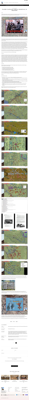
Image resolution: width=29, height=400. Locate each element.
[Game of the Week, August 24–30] (23, 377)
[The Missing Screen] (14, 377)
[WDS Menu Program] (14, 284)
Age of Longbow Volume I (17, 388)
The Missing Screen (14, 381)
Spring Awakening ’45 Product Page (22, 276)
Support (8, 389)
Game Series (9, 388)
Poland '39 (16, 389)
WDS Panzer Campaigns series (6, 39)
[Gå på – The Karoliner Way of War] (5, 377)
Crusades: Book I (16, 390)
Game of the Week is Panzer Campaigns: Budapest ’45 (14, 315)
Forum (8, 390)
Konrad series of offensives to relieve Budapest (13, 50)
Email (15, 350)
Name (2, 350)
